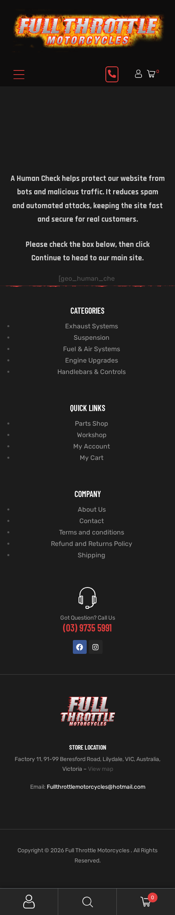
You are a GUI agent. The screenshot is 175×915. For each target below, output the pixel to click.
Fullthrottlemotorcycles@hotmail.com (96, 786)
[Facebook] (80, 647)
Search (87, 902)
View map (100, 768)
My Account (29, 902)
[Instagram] (96, 647)
